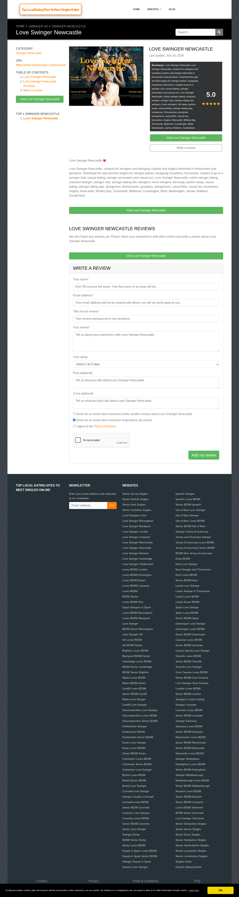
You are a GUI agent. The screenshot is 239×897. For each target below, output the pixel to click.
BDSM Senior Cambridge (137, 666)
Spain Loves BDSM (187, 612)
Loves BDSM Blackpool (136, 618)
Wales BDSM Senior (134, 683)
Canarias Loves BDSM (189, 639)
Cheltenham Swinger (134, 726)
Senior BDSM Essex (134, 753)
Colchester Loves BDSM (136, 758)
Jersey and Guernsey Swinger (193, 537)
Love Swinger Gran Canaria (192, 683)
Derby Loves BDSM (133, 845)
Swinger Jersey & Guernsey (192, 531)
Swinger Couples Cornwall (137, 796)
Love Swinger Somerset (190, 818)
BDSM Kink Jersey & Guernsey (194, 553)
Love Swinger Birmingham (137, 520)
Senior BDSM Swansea (189, 731)
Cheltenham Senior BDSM (137, 737)
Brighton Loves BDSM (135, 650)
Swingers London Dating (190, 699)
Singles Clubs (184, 861)
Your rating (80, 357)
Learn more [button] (194, 890)
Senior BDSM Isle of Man (190, 526)
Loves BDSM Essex (133, 580)
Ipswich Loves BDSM (188, 499)
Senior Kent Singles (133, 504)
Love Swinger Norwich (135, 553)
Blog (172, 9)
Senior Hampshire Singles (191, 839)
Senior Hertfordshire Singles (192, 845)
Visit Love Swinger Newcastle (40, 99)
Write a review (32, 90)
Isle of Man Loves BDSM (190, 520)
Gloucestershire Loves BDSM (139, 715)
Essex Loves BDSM (133, 747)
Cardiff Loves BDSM (134, 688)
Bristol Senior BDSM (134, 780)
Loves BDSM (130, 591)
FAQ (197, 881)
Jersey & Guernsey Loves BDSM (195, 542)
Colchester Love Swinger (137, 769)
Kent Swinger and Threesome (193, 569)
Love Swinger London (135, 531)
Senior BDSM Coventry (136, 823)
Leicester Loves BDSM (189, 710)
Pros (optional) (82, 373)
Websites (153, 9)
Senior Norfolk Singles (135, 499)
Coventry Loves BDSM (135, 818)
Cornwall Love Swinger (135, 791)
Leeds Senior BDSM (187, 601)
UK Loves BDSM (132, 639)
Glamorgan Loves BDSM (190, 628)
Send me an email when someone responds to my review (114, 420)
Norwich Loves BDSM (188, 791)
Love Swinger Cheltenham (137, 564)
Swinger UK (38, 26)
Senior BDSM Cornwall (135, 807)
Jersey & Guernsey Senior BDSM (195, 547)
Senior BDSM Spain (187, 618)
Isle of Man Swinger (187, 515)
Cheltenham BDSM (133, 731)
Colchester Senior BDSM (137, 764)
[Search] (219, 32)
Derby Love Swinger (134, 829)
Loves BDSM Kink (132, 601)
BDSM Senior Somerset (190, 812)
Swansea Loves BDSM (189, 726)
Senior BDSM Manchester (191, 742)
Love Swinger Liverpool (136, 537)
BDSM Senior (130, 596)
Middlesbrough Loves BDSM (192, 780)
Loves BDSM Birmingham (137, 612)
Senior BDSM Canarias (189, 645)
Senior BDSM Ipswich (188, 504)
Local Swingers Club (134, 515)
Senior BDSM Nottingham (191, 769)
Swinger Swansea (186, 720)
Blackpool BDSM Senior (136, 656)
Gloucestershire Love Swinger (140, 710)
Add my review (204, 455)
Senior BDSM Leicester (189, 715)
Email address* (83, 295)
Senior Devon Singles (188, 829)
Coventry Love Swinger (136, 812)
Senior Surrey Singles (135, 493)
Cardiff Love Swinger (134, 704)
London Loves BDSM (188, 688)
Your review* (81, 327)
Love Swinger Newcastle (39, 77)
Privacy (94, 881)
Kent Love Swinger (187, 564)
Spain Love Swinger (187, 607)
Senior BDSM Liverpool (189, 802)
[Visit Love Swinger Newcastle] (106, 76)
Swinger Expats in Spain (136, 861)
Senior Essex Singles (188, 834)
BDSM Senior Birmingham (137, 628)
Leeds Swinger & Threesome (193, 591)
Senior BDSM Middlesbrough (193, 785)
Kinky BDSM (183, 558)
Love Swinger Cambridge (137, 558)
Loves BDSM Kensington (137, 574)
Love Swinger (130, 623)
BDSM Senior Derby (134, 839)
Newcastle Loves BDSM (190, 753)
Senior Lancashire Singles (191, 850)
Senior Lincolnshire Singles (191, 856)
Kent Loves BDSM (186, 574)
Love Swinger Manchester (137, 542)
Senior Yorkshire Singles (136, 509)
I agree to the (96, 426)
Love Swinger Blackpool (136, 526)
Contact (42, 881)
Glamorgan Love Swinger (191, 623)
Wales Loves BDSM (133, 677)
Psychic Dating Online (188, 866)
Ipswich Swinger (185, 493)
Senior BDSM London (188, 693)
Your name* (81, 279)
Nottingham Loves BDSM (190, 764)
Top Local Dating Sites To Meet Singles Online (50, 10)
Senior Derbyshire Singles (191, 823)
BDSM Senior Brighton (135, 672)
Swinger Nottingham (187, 758)
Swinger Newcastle (69, 26)
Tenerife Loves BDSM (188, 656)
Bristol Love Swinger (134, 785)
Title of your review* (86, 311)
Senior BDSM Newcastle (190, 747)
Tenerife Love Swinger (189, 666)
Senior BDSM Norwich (189, 796)
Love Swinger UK (132, 634)
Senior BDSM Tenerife (189, 661)
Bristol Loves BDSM (134, 775)
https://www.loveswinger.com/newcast (41, 65)
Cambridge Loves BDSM (136, 661)
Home (136, 9)
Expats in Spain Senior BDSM (139, 856)
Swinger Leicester (186, 704)
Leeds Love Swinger (188, 585)
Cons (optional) (83, 393)
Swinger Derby (131, 834)
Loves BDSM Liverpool (135, 585)
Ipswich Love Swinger (135, 866)
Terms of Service (105, 426)
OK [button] (221, 890)
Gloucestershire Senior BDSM (140, 720)
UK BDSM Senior (132, 645)
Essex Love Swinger (134, 742)
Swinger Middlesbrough (189, 775)
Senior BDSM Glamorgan (190, 634)
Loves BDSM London (134, 569)
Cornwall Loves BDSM (135, 802)
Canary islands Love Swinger (193, 650)
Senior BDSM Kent (187, 580)
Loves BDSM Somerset (189, 807)
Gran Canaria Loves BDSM (192, 672)
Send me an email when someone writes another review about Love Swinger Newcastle (134, 414)
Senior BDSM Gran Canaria (192, 677)
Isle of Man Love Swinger (190, 509)
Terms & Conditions (145, 881)
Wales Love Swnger (134, 699)
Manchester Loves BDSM (191, 737)
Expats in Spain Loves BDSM (139, 850)
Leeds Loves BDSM (187, 596)
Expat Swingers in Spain (136, 607)
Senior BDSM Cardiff (134, 693)
